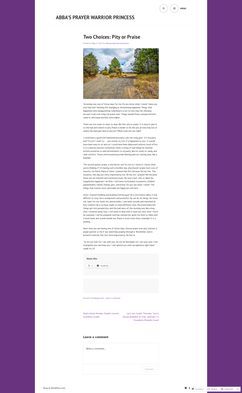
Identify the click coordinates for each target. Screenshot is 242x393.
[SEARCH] (164, 8)
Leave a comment (112, 298)
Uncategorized (97, 298)
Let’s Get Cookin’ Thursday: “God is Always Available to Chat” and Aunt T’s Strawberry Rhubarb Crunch (141, 316)
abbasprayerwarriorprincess (117, 43)
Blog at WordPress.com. (54, 388)
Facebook (186, 388)
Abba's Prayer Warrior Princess (95, 17)
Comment (149, 369)
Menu (183, 8)
